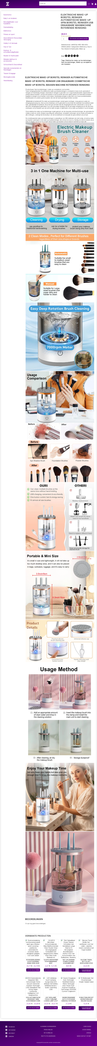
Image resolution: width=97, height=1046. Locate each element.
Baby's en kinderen (10, 18)
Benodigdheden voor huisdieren (11, 22)
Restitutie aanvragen (48, 1036)
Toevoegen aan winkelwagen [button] (86, 970)
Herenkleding (8, 80)
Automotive (7, 15)
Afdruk (88, 1033)
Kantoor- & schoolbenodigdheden (11, 51)
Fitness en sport (9, 34)
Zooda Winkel (86, 1029)
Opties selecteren (33, 970)
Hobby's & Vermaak (10, 43)
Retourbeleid (48, 1033)
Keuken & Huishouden (11, 55)
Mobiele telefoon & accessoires (10, 60)
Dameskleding (8, 27)
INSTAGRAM (11, 1030)
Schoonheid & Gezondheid (13, 64)
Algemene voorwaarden (48, 1026)
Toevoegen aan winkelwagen (78, 38)
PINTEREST (11, 1033)
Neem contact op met (84, 1036)
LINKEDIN (11, 1036)
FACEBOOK (11, 1027)
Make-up (82, 49)
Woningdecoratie (9, 77)
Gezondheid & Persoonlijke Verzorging (13, 38)
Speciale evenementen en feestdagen (12, 69)
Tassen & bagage (9, 73)
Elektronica (7, 31)
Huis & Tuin (7, 47)
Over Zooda (87, 1026)
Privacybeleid (48, 1029)
